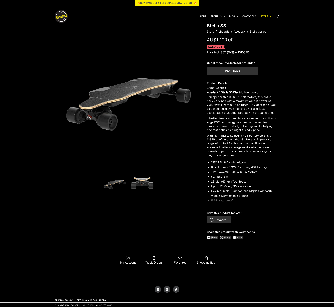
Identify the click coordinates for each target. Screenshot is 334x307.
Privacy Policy (64, 300)
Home (203, 16)
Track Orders (153, 262)
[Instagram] (158, 289)
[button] (219, 219)
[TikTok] (176, 289)
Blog (232, 16)
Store (264, 16)
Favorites (180, 262)
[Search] (278, 16)
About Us (216, 16)
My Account (128, 262)
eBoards (223, 31)
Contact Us (249, 16)
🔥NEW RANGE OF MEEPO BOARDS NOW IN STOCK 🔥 (167, 3)
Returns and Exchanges (91, 300)
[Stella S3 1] (142, 183)
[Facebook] (167, 289)
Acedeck (239, 31)
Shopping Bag (206, 262)
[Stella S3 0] (115, 183)
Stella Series (258, 31)
